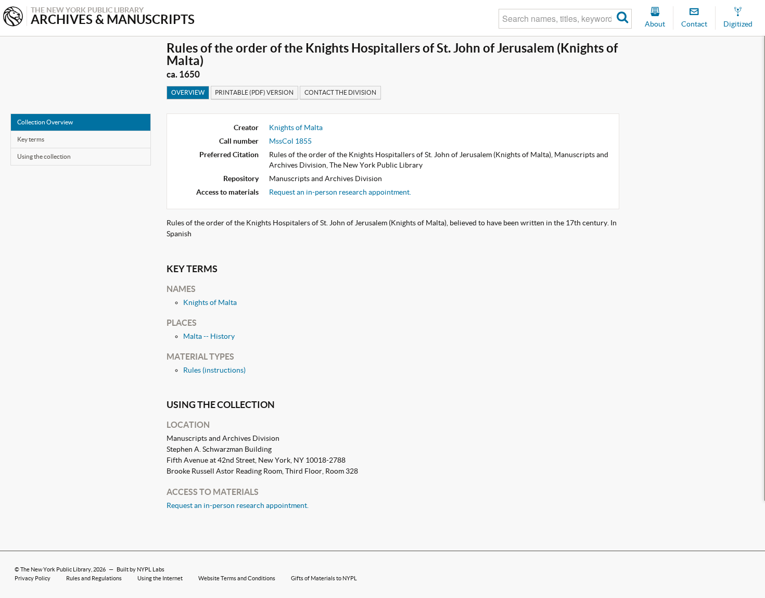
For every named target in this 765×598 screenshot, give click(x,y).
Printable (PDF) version (254, 92)
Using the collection (44, 156)
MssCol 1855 (290, 141)
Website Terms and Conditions (236, 578)
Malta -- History (209, 336)
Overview (188, 92)
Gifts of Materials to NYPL (324, 578)
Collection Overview (45, 122)
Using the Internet (160, 578)
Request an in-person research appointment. (340, 192)
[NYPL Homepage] (13, 17)
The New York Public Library (55, 569)
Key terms (30, 139)
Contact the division (340, 92)
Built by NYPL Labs (140, 569)
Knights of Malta (296, 127)
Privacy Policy (32, 578)
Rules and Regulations (94, 578)
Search (623, 19)
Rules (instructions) (214, 370)
